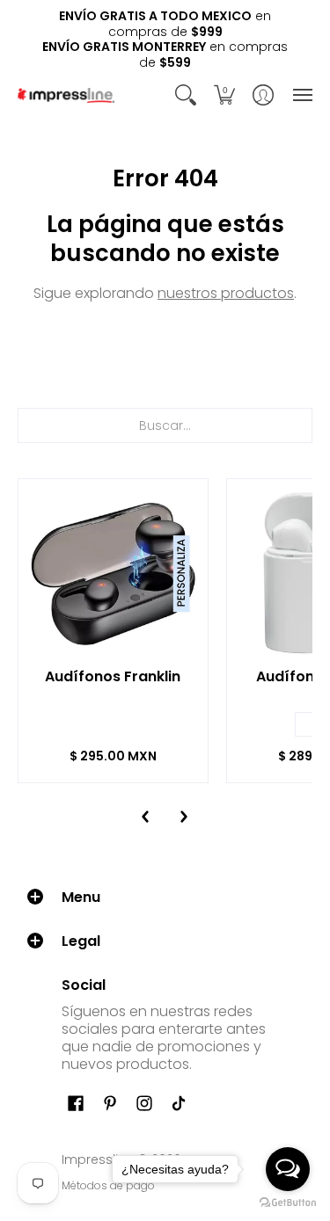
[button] (185, 95)
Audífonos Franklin (112, 676)
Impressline (98, 1159)
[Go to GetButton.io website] (288, 1203)
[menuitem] (185, 95)
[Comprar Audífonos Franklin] (113, 573)
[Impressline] (66, 95)
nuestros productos (226, 293)
